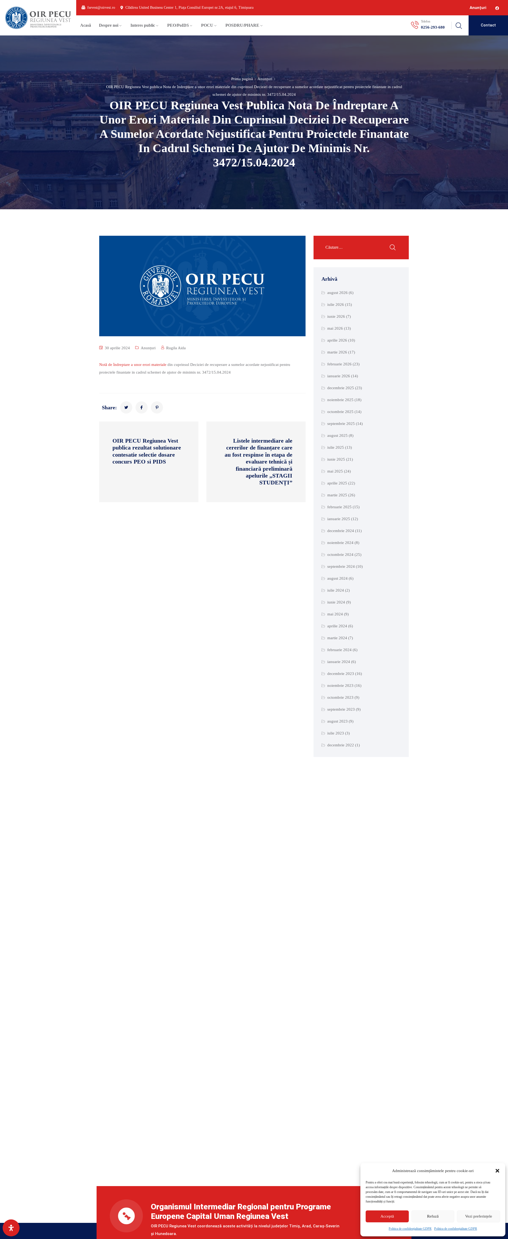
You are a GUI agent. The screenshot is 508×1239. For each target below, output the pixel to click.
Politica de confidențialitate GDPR (410, 1229)
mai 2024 (335, 614)
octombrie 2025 (340, 412)
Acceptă (387, 1216)
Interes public (142, 25)
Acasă (85, 25)
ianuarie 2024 (338, 662)
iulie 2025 (335, 447)
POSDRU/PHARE (242, 25)
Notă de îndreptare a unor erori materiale (132, 364)
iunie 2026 (336, 316)
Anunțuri (478, 7)
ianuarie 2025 (338, 519)
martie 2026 (337, 352)
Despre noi (108, 25)
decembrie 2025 (340, 388)
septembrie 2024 (341, 566)
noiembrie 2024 (340, 543)
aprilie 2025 (337, 483)
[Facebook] (497, 8)
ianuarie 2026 (338, 376)
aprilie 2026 (337, 340)
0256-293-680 (433, 27)
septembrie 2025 (341, 423)
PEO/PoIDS (178, 25)
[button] (497, 1170)
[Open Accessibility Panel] (11, 1227)
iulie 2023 (335, 733)
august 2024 (337, 578)
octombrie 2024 (340, 554)
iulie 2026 (335, 304)
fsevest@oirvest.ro (101, 8)
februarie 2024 (339, 650)
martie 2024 (337, 638)
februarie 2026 (339, 364)
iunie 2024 (336, 602)
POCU (207, 25)
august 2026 (337, 293)
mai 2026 (335, 328)
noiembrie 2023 (340, 685)
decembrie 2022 (340, 745)
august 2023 (337, 721)
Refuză (433, 1216)
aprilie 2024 (337, 626)
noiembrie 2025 (340, 400)
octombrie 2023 (340, 697)
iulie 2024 (335, 590)
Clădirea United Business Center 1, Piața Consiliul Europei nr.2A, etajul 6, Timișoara (189, 8)
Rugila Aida (176, 348)
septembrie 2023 (341, 709)
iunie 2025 (336, 459)
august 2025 (337, 435)
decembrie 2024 (340, 531)
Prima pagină (242, 79)
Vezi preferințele (478, 1216)
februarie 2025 (339, 507)
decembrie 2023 (340, 673)
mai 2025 (335, 471)
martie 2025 (337, 495)
